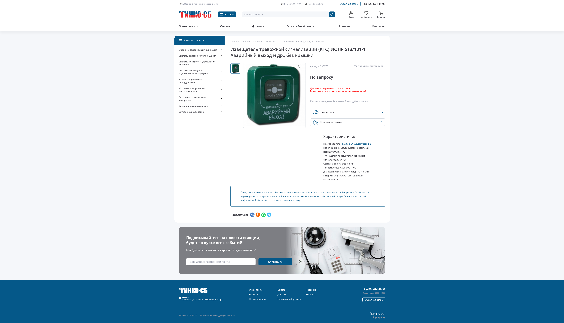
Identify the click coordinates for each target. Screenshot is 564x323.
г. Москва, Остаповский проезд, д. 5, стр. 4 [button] (201, 4)
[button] (349, 4)
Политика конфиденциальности (217, 315)
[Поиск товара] (332, 14)
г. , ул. (202, 298)
